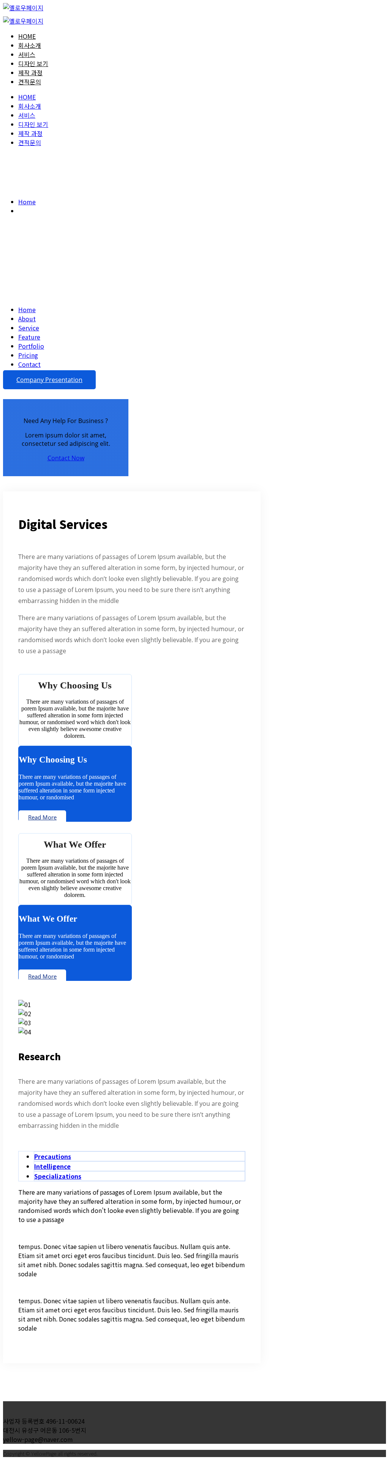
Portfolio (31, 346)
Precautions (52, 1156)
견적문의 (29, 81)
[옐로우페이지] (23, 7)
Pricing (28, 355)
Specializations (57, 1176)
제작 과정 (30, 72)
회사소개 (29, 45)
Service (28, 327)
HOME (27, 36)
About (27, 318)
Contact (29, 364)
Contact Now (65, 458)
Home (27, 201)
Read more (42, 817)
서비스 (26, 54)
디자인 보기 (33, 63)
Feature (29, 336)
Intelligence (52, 1166)
